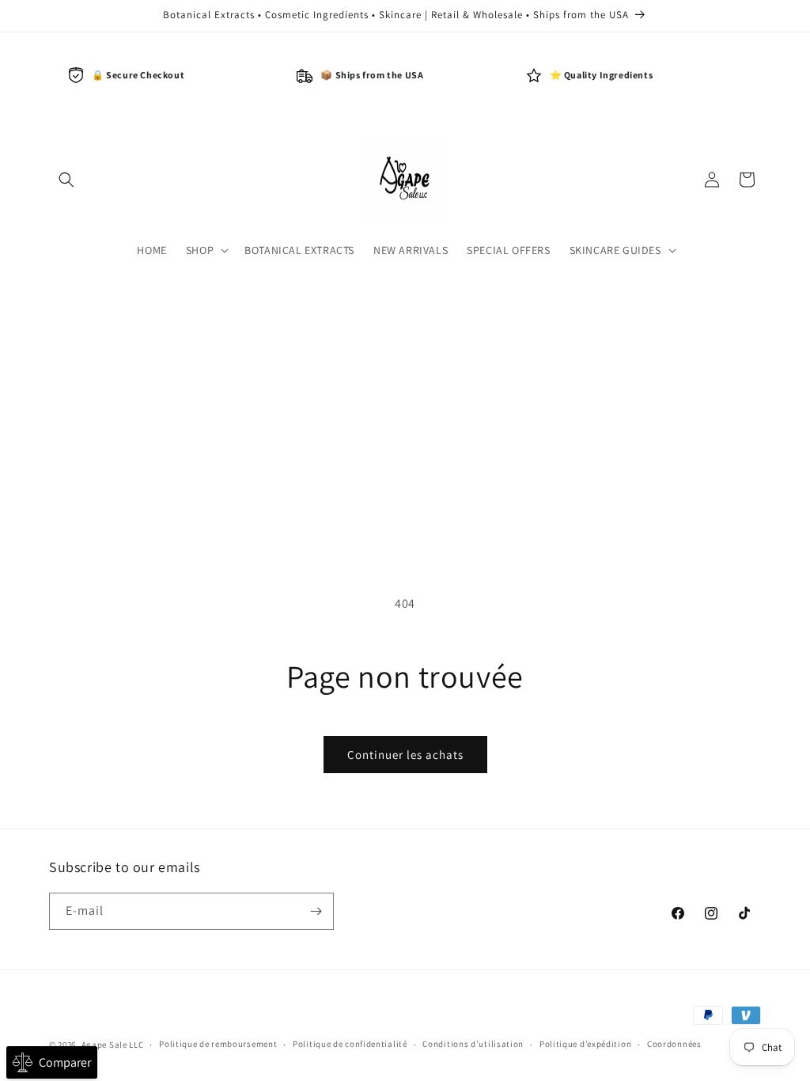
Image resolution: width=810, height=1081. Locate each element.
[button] (66, 179)
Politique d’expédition (585, 1043)
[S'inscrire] (315, 911)
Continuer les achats (405, 754)
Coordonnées (674, 1043)
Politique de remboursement (218, 1043)
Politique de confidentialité (350, 1043)
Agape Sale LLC (112, 1044)
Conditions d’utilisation (473, 1043)
